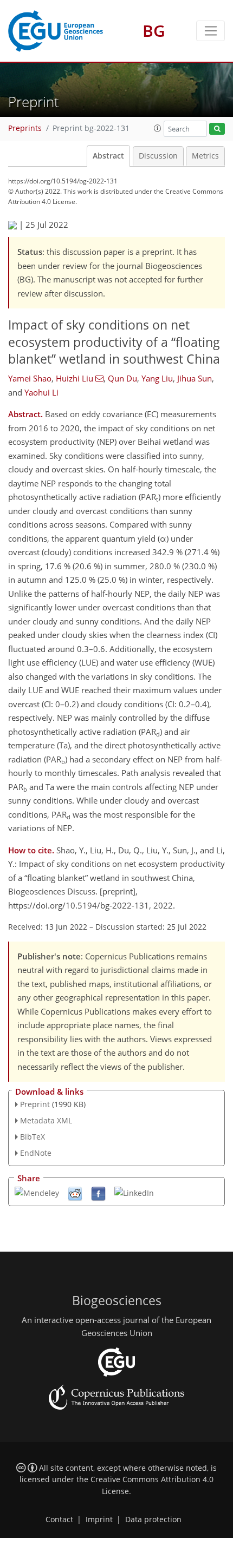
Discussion (158, 156)
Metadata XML (46, 1120)
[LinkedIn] (134, 1192)
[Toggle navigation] (210, 31)
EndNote (35, 1153)
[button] (157, 128)
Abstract (108, 156)
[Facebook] (98, 1193)
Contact (59, 1519)
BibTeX (32, 1136)
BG (154, 30)
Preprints (25, 128)
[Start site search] (217, 129)
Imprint (99, 1519)
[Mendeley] (37, 1192)
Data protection (153, 1519)
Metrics (205, 156)
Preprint (35, 1104)
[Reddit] (75, 1193)
